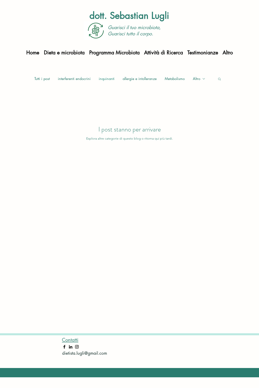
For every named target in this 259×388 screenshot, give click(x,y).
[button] (219, 79)
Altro (196, 78)
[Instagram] (76, 346)
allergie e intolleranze (140, 78)
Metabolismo (175, 78)
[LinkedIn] (70, 346)
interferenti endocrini (74, 78)
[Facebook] (64, 346)
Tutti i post (42, 78)
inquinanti (107, 78)
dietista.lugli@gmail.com (84, 353)
